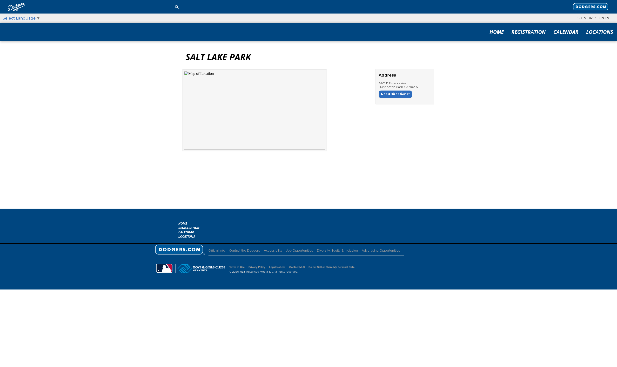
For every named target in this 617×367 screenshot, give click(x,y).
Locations (599, 31)
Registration (528, 31)
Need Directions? (395, 94)
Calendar (565, 31)
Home (497, 31)
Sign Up (585, 18)
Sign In (602, 18)
